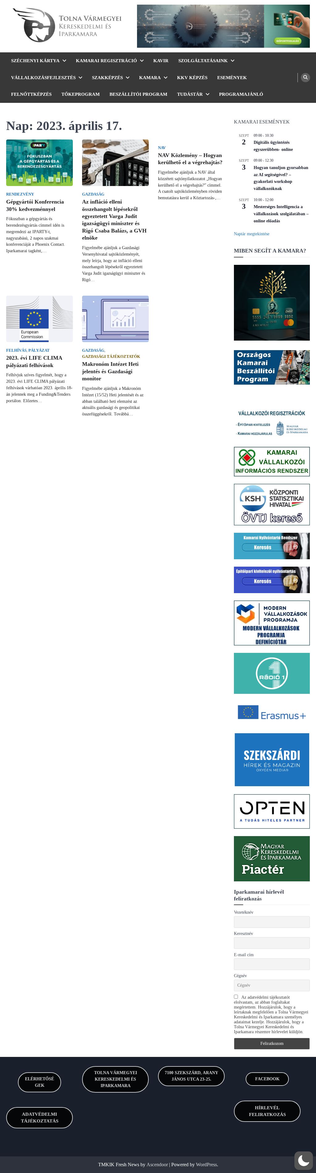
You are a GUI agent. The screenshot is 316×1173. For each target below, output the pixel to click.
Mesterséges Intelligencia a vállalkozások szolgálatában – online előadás (281, 213)
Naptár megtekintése (251, 234)
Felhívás (16, 350)
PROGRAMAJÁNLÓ (241, 94)
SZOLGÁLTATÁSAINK (203, 60)
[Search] (305, 77)
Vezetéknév (243, 912)
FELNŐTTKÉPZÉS (31, 94)
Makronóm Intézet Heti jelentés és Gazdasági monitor (110, 371)
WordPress (206, 1164)
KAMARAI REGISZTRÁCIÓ (106, 60)
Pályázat (39, 350)
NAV (162, 148)
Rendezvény (20, 194)
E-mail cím (244, 955)
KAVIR (160, 60)
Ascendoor (157, 1164)
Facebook (267, 1079)
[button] (303, 1160)
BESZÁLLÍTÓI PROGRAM (138, 94)
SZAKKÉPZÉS (107, 77)
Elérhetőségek (39, 1082)
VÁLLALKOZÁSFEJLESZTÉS (43, 77)
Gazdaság (93, 194)
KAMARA (150, 77)
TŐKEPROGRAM (80, 94)
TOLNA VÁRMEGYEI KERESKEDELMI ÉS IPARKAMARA (115, 1079)
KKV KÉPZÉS (192, 77)
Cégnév (240, 975)
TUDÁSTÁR (190, 94)
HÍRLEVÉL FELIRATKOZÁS (267, 1111)
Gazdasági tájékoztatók (111, 356)
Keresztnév (243, 933)
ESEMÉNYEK (232, 77)
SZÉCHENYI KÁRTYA (35, 60)
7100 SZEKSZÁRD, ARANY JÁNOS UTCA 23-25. (191, 1076)
